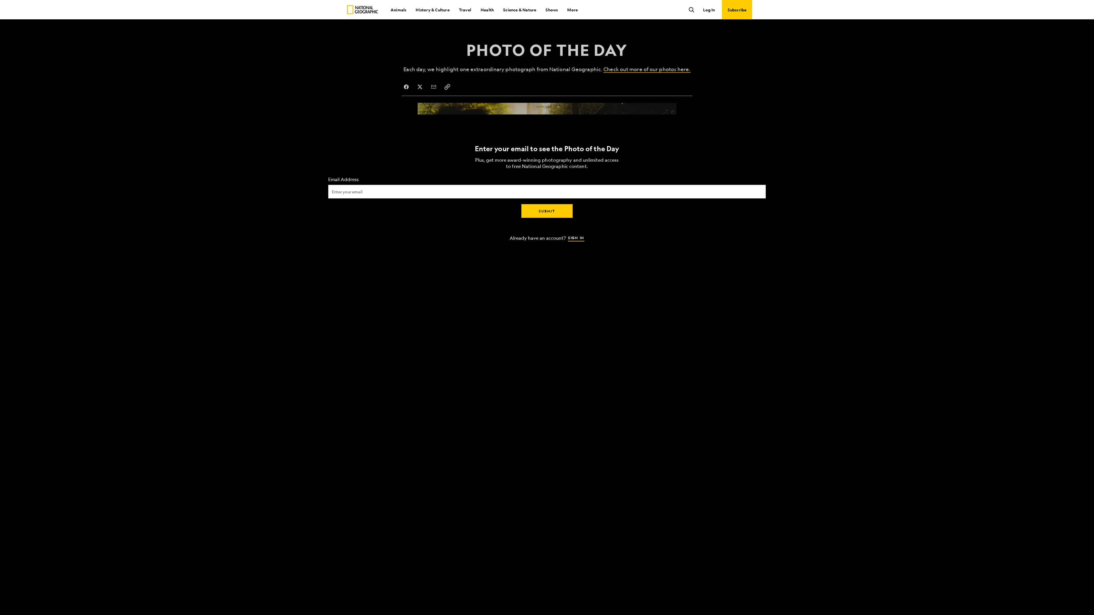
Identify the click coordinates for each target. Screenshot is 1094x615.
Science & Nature (519, 9)
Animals (398, 9)
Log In (709, 9)
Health (487, 9)
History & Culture (432, 9)
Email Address (343, 179)
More (572, 9)
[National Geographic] (362, 9)
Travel (465, 9)
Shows (552, 9)
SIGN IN (576, 237)
